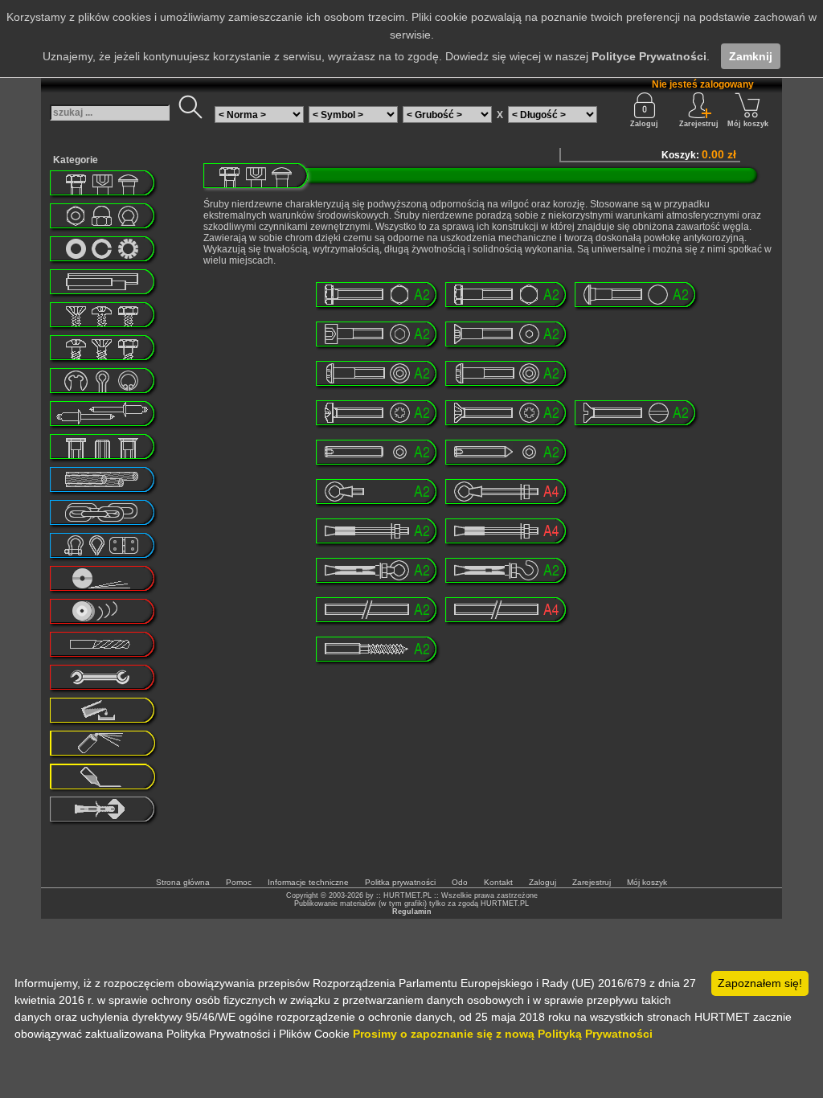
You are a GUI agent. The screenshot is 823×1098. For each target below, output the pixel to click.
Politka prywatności (400, 882)
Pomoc (239, 882)
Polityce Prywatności (649, 56)
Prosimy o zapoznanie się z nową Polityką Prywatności (503, 1033)
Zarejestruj (591, 882)
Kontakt (498, 882)
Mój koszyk (747, 124)
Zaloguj (644, 124)
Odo (460, 882)
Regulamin (412, 911)
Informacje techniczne (308, 882)
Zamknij (750, 56)
